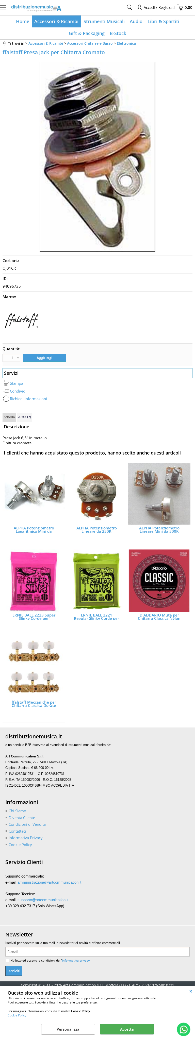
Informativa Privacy (26, 837)
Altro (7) (24, 416)
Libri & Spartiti (163, 21)
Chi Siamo (17, 810)
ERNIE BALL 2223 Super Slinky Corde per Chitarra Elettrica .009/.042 (33, 616)
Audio (136, 21)
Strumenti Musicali (104, 21)
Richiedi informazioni (28, 398)
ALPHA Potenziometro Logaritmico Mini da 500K (34, 529)
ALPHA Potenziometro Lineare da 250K (96, 529)
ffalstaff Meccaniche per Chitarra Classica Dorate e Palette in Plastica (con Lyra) (33, 704)
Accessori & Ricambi (56, 21)
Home (22, 21)
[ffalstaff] (22, 338)
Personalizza (68, 1029)
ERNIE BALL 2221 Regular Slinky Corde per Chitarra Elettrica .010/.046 (96, 616)
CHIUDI (190, 991)
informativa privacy (76, 960)
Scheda (9, 417)
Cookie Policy (17, 1015)
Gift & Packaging (87, 33)
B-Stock (118, 33)
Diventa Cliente (22, 817)
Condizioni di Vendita (27, 824)
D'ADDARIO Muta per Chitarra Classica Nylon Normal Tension (159, 616)
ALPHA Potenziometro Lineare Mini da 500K (159, 529)
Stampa (16, 383)
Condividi (18, 391)
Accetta (127, 1029)
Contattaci (17, 831)
